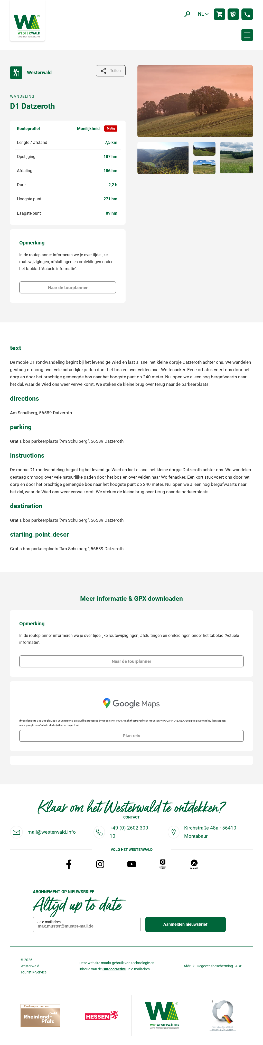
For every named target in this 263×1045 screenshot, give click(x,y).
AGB (238, 966)
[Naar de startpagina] (27, 25)
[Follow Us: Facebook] (69, 864)
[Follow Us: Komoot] (194, 864)
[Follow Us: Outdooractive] (163, 864)
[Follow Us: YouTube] (131, 864)
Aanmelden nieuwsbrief (185, 924)
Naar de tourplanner (68, 287)
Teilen (115, 70)
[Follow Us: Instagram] (100, 864)
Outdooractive (114, 969)
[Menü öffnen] (247, 35)
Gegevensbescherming (215, 966)
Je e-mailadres (49, 922)
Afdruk (189, 966)
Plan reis (131, 735)
